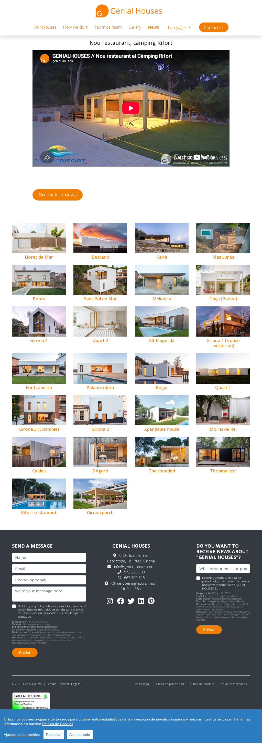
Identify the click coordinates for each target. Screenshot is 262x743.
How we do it (75, 27)
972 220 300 (134, 572)
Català (52, 684)
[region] (131, 726)
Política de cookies (201, 684)
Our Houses (45, 27)
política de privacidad (57, 606)
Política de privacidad (169, 684)
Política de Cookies (57, 724)
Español (64, 684)
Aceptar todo (79, 735)
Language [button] (177, 27)
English (76, 684)
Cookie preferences (233, 684)
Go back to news (58, 194)
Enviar (25, 652)
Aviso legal (142, 684)
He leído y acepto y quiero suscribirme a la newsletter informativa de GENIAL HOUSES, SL (225, 583)
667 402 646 (134, 577)
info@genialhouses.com (134, 566)
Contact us (214, 27)
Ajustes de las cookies (22, 735)
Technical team (108, 27)
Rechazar (54, 735)
